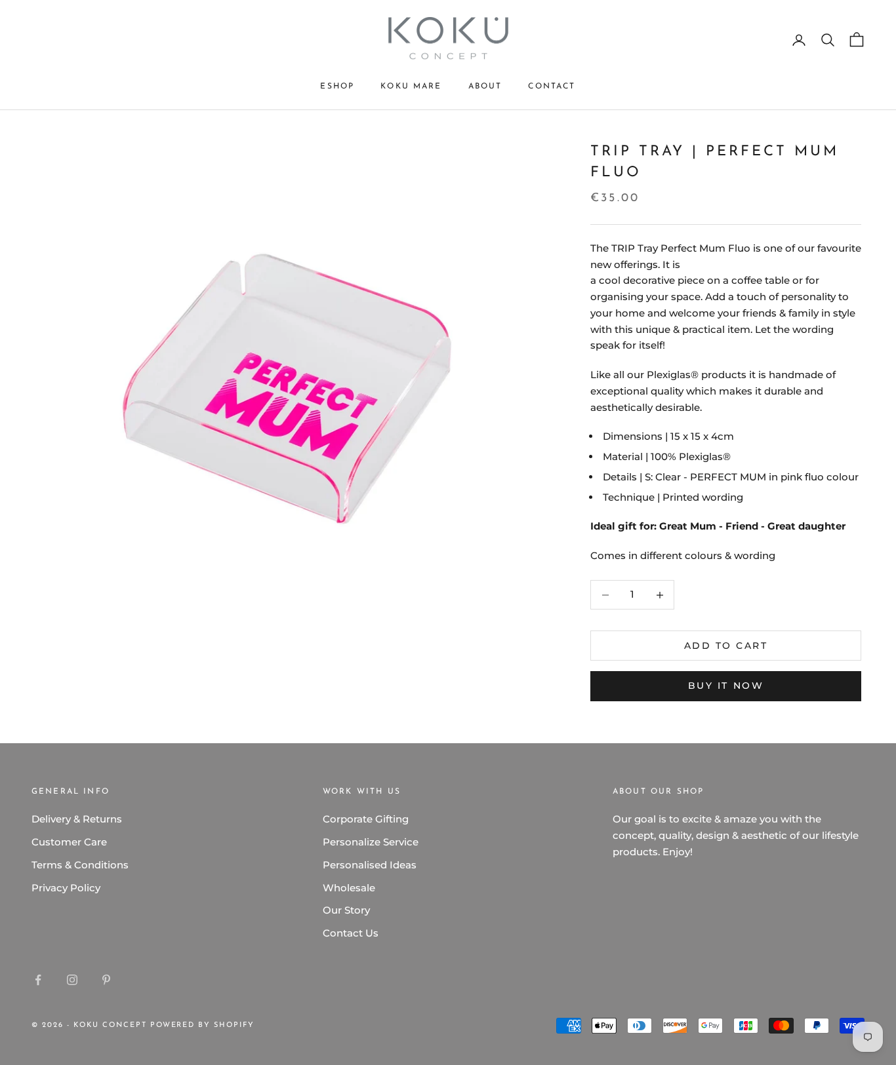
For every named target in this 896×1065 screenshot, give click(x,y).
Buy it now (726, 685)
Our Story (346, 910)
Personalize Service (370, 842)
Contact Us (350, 933)
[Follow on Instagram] (72, 979)
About (485, 86)
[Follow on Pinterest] (106, 979)
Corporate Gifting (366, 819)
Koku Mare (410, 86)
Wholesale (349, 887)
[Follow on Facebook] (38, 979)
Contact (551, 86)
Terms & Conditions (80, 865)
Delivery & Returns (76, 819)
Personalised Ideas (370, 865)
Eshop (337, 86)
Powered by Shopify (202, 1025)
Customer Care (69, 842)
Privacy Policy (65, 887)
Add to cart (726, 645)
